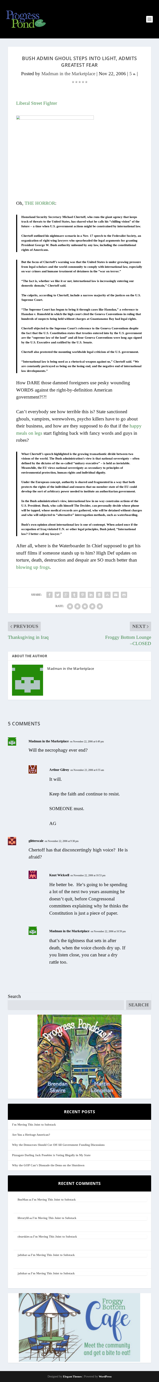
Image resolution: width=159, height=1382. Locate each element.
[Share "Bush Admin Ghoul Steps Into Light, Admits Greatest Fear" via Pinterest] (82, 595)
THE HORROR (40, 203)
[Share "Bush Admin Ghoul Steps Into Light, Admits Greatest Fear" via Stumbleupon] (107, 595)
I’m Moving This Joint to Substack (34, 1124)
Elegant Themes (72, 1376)
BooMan (23, 1199)
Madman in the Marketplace (68, 73)
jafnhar (22, 1255)
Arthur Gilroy (59, 769)
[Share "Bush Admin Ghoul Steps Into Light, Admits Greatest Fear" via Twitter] (58, 595)
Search (14, 996)
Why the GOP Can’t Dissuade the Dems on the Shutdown (48, 1165)
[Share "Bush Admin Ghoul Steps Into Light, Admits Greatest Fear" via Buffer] (99, 595)
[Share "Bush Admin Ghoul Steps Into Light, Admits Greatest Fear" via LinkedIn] (91, 595)
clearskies (23, 1236)
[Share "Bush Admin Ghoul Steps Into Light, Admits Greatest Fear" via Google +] (66, 595)
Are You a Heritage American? (31, 1134)
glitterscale (36, 841)
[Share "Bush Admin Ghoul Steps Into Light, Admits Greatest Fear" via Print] (124, 595)
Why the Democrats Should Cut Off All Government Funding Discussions (58, 1144)
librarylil (23, 1218)
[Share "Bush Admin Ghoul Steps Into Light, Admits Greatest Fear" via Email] (116, 595)
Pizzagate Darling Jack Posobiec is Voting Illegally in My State (51, 1155)
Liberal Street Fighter (36, 103)
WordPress (105, 1376)
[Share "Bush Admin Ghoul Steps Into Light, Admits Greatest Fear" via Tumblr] (74, 595)
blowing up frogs (33, 567)
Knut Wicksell (59, 875)
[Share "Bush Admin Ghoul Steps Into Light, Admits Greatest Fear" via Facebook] (49, 595)
